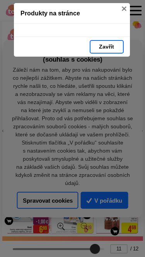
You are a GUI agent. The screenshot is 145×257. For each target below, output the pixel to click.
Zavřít (106, 47)
